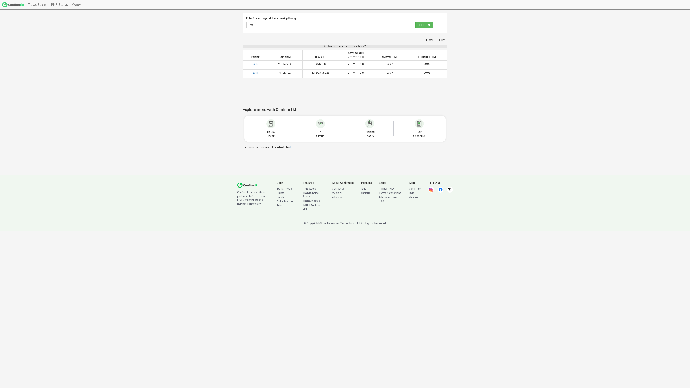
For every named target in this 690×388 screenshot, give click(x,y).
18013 (254, 64)
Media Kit (337, 192)
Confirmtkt (415, 188)
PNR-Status (59, 4)
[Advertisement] (345, 95)
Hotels (280, 197)
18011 (254, 72)
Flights (280, 192)
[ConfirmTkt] (248, 185)
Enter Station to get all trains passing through (271, 18)
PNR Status (309, 188)
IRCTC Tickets (285, 188)
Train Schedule (311, 200)
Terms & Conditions (390, 192)
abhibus (365, 192)
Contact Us (338, 188)
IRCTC (293, 147)
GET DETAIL (424, 25)
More (75, 4)
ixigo (363, 188)
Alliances (337, 197)
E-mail (429, 39)
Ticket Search (38, 4)
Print (442, 39)
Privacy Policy (386, 188)
